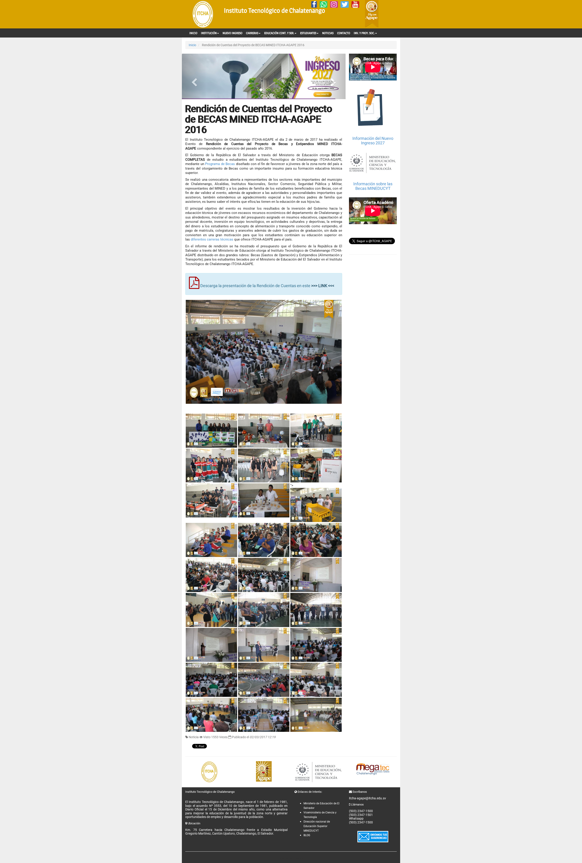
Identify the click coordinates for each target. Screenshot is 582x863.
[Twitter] (345, 4)
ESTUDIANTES (308, 33)
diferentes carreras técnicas (212, 239)
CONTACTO (343, 33)
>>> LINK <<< (322, 285)
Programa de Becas (219, 164)
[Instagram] (334, 4)
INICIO (193, 33)
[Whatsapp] (323, 4)
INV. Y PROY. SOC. (364, 33)
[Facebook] (314, 4)
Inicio (192, 45)
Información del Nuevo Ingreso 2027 (372, 140)
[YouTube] (355, 4)
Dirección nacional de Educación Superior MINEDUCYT (317, 826)
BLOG (307, 835)
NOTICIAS (328, 33)
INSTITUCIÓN (209, 33)
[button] (194, 76)
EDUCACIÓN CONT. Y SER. (279, 33)
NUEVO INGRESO (232, 33)
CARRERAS (252, 33)
